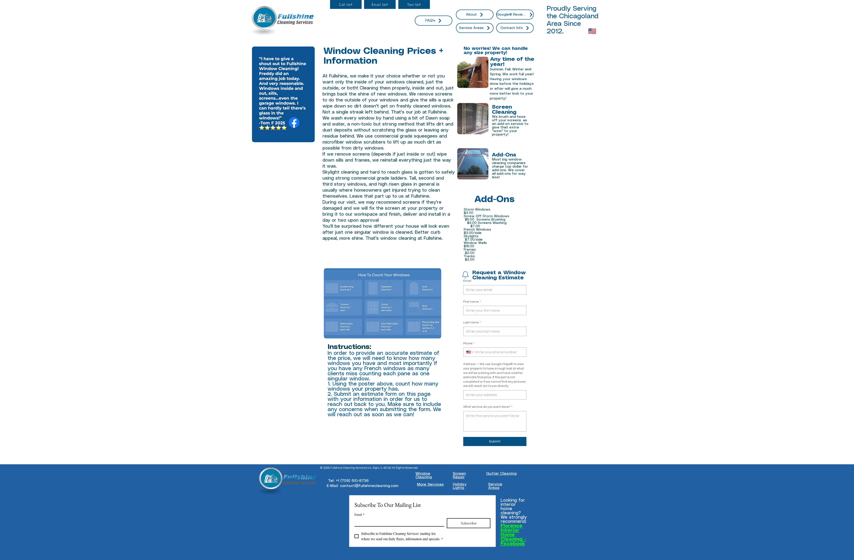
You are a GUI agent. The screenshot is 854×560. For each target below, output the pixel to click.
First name (472, 301)
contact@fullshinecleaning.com (369, 486)
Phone (468, 343)
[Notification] (465, 274)
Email (467, 280)
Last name (472, 322)
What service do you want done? (487, 406)
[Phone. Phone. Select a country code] (470, 352)
